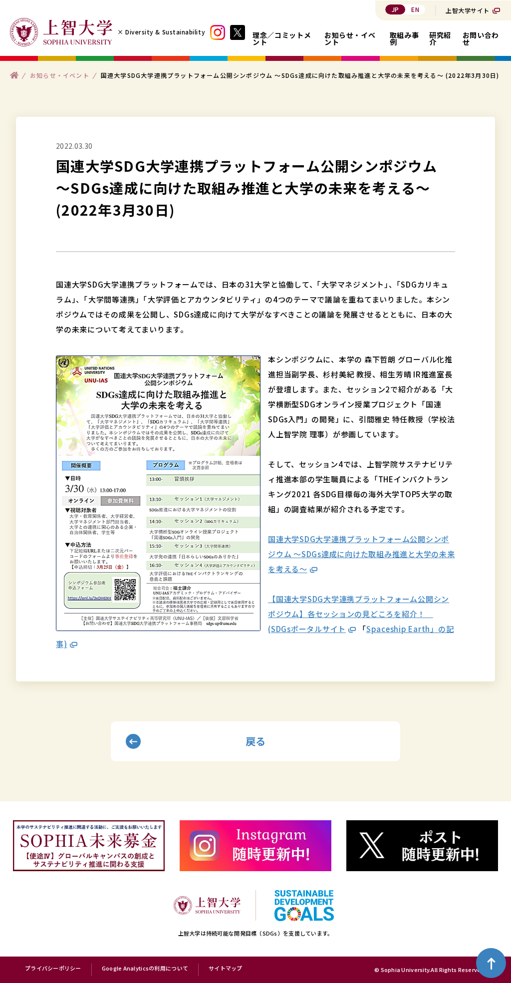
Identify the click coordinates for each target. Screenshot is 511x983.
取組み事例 (404, 38)
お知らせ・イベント (349, 38)
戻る (256, 741)
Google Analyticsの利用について (145, 968)
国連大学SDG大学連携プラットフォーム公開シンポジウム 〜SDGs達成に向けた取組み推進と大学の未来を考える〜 (361, 554)
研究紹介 (440, 38)
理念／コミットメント (282, 38)
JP (395, 9)
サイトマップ (226, 968)
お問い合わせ (481, 38)
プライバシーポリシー (53, 968)
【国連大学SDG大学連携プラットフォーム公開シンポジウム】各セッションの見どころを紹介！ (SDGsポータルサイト (358, 614)
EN (415, 9)
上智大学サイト (468, 10)
